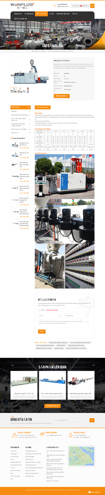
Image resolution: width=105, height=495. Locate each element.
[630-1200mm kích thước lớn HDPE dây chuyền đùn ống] (15, 211)
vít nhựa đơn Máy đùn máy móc (58, 343)
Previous (11, 386)
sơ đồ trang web (15, 476)
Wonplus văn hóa (63, 14)
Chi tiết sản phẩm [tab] (43, 107)
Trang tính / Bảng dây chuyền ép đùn (18, 125)
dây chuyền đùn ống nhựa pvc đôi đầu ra (24, 176)
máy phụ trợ (15, 133)
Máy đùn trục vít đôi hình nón (24, 144)
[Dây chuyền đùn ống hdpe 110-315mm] (15, 200)
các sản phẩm (14, 457)
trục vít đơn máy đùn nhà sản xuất (80, 343)
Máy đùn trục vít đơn (24, 154)
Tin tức (75, 14)
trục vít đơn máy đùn (54, 51)
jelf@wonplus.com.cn (63, 6)
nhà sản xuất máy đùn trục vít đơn (76, 348)
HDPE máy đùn (61, 345)
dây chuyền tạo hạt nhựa (19, 129)
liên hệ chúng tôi (20, 19)
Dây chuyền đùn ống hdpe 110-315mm (24, 200)
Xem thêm (23, 148)
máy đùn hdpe (59, 348)
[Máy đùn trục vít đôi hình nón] (15, 145)
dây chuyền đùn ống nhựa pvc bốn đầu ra (25, 188)
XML (11, 479)
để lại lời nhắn (96, 492)
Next (94, 386)
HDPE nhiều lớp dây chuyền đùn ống (24, 165)
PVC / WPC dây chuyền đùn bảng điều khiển (52, 394)
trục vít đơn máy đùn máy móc (45, 345)
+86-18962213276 (62, 4)
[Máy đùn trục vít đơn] (15, 154)
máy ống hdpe (30, 457)
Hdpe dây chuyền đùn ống (76, 345)
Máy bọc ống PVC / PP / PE (24, 394)
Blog (11, 473)
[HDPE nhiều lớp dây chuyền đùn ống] (15, 164)
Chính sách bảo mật (15, 465)
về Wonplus (29, 14)
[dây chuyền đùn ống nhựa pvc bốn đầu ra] (15, 188)
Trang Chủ (18, 14)
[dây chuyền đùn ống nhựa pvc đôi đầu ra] (15, 176)
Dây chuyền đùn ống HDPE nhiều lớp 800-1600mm (24, 224)
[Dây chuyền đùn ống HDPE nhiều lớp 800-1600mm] (15, 223)
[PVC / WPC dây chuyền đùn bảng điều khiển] (52, 381)
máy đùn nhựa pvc (31, 465)
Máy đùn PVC (29, 459)
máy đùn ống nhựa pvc (32, 473)
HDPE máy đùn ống (31, 451)
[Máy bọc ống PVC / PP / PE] (23, 381)
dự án (51, 14)
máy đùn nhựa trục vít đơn (44, 348)
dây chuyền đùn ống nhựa (19, 115)
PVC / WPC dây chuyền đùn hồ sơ (18, 119)
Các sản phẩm (41, 14)
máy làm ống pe (30, 470)
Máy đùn (43, 51)
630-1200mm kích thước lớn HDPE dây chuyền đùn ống (24, 212)
